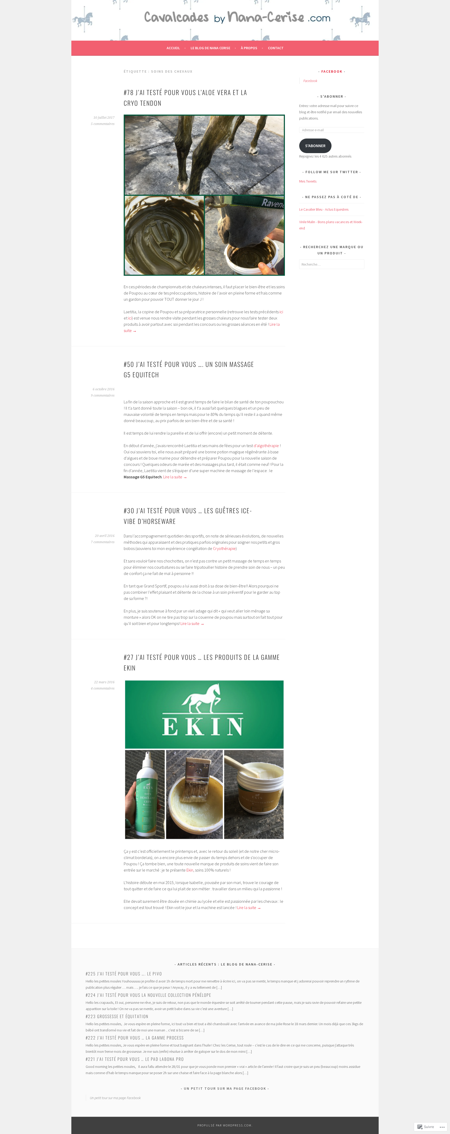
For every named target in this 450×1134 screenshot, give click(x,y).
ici (281, 311)
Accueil (173, 48)
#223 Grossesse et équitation (117, 1016)
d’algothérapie (267, 445)
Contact (276, 48)
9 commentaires (103, 395)
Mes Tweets (307, 181)
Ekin (189, 870)
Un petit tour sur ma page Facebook (225, 1088)
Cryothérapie (224, 548)
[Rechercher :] (331, 264)
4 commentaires (103, 688)
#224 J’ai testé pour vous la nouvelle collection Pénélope (148, 995)
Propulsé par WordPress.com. (225, 1125)
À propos (249, 48)
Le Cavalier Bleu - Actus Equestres (323, 209)
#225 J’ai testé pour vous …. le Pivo (124, 973)
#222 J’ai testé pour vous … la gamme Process (135, 1038)
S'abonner (331, 96)
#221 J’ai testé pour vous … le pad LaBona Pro (135, 1059)
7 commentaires (103, 542)
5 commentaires (103, 124)
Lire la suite (175, 476)
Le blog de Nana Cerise (210, 48)
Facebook (331, 71)
